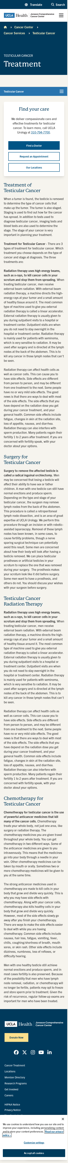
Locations (10, 1071)
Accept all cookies (34, 1153)
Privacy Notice (13, 1110)
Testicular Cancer (43, 33)
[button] (33, 4)
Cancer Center (23, 27)
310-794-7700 (40, 132)
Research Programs (16, 1083)
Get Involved (11, 1089)
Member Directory (15, 1077)
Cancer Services (14, 33)
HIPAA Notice (12, 1104)
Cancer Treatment (15, 1065)
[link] (16, 1052)
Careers (9, 1095)
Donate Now (16, 1037)
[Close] (63, 1119)
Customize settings (34, 1142)
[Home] (5, 27)
